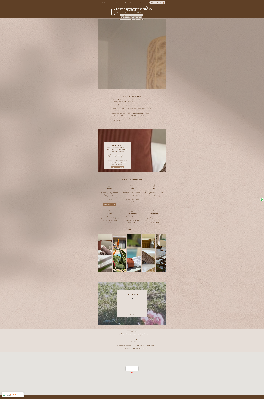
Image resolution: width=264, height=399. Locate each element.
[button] (147, 7)
